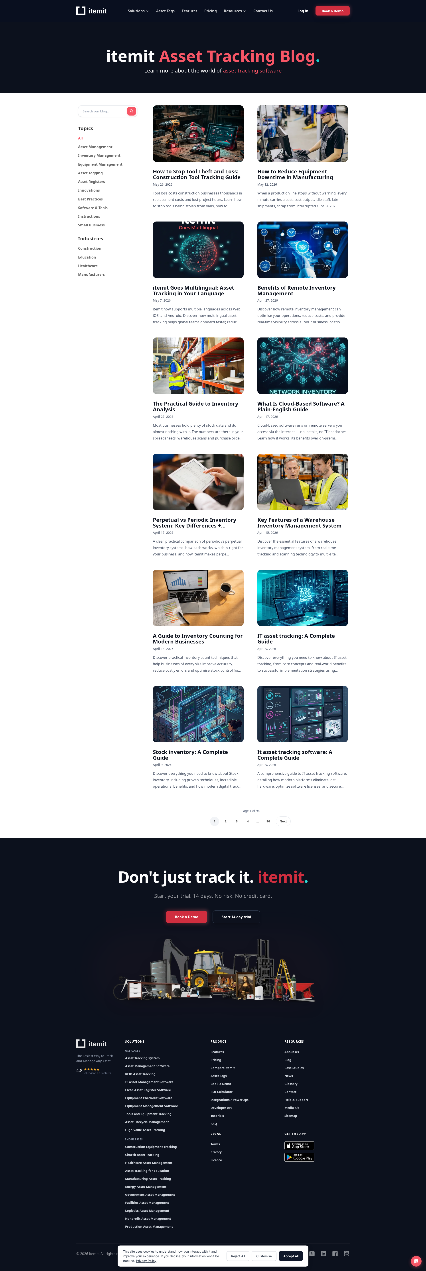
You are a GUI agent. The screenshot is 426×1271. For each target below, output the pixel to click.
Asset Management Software (147, 1066)
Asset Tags (165, 10)
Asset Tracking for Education (147, 1171)
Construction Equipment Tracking (151, 1147)
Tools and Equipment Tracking (148, 1114)
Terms (215, 1144)
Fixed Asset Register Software (148, 1090)
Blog (287, 1060)
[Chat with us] (416, 1261)
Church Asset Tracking (142, 1155)
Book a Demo (221, 1084)
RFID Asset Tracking (140, 1074)
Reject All (238, 1256)
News (288, 1076)
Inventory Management (99, 155)
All (80, 138)
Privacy (216, 1152)
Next (283, 821)
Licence (216, 1160)
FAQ (214, 1124)
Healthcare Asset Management (148, 1163)
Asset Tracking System (142, 1058)
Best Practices (90, 199)
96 (268, 821)
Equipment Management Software (151, 1106)
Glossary (291, 1084)
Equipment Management (100, 164)
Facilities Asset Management (147, 1202)
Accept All (290, 1256)
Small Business (91, 225)
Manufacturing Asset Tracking (148, 1179)
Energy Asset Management (145, 1187)
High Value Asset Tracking (145, 1130)
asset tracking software (252, 70)
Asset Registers (91, 181)
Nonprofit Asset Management (148, 1218)
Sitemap (290, 1116)
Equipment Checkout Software (148, 1098)
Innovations (89, 190)
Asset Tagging (90, 173)
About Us (291, 1052)
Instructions (89, 216)
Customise (264, 1256)
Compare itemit (223, 1068)
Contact (290, 1092)
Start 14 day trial (236, 916)
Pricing (210, 10)
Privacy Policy (146, 1261)
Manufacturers (91, 274)
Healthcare (88, 265)
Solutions (136, 10)
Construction (89, 248)
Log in (303, 10)
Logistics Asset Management (147, 1210)
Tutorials (217, 1116)
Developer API (221, 1108)
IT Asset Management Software (149, 1082)
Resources (233, 10)
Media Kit (291, 1108)
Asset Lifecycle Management (147, 1122)
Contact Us (263, 10)
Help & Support (296, 1100)
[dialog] (213, 1256)
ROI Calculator (222, 1092)
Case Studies (294, 1068)
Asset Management (95, 146)
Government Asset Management (150, 1195)
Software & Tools (93, 207)
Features (189, 10)
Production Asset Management (149, 1226)
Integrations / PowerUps (229, 1100)
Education (87, 257)
